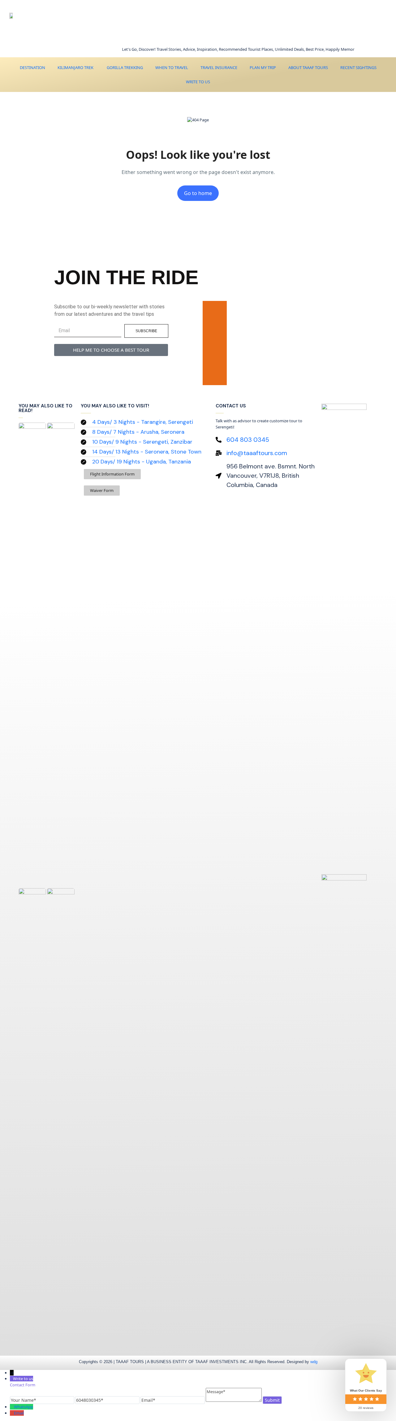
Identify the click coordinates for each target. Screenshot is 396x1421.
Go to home (198, 193)
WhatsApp (23, 1407)
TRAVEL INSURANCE (218, 67)
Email (19, 1413)
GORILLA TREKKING (124, 67)
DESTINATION (32, 67)
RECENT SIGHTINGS (358, 67)
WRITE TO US (198, 82)
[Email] (12, 1413)
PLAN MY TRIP (263, 67)
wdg (313, 1361)
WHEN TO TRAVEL (171, 67)
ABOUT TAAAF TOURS (308, 67)
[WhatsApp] (12, 1407)
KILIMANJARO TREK (75, 67)
